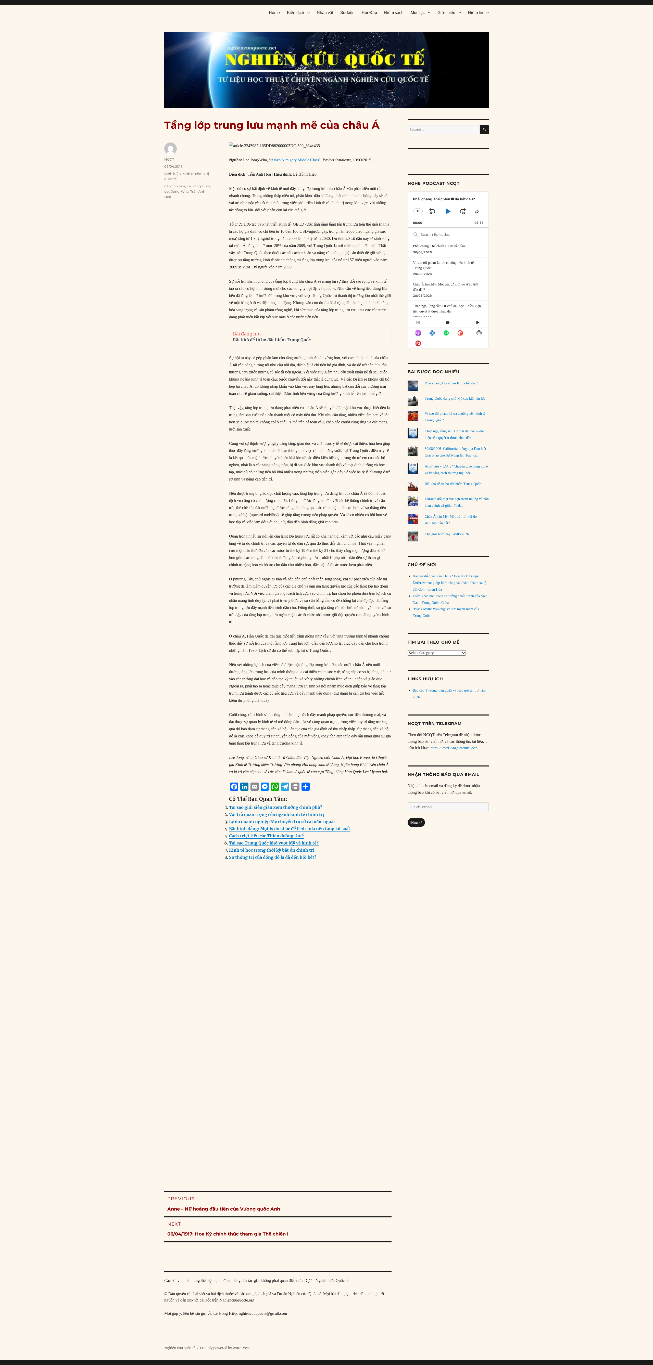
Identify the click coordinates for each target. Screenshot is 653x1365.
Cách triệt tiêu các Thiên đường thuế (266, 835)
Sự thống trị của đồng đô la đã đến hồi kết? (272, 857)
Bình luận (172, 174)
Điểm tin (475, 12)
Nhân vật (325, 12)
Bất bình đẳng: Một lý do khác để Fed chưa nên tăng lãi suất (289, 828)
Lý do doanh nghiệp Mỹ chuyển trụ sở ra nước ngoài (282, 821)
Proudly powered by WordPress (225, 1348)
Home (274, 12)
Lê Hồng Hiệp (198, 186)
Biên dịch (295, 12)
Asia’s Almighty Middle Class (295, 160)
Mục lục (418, 12)
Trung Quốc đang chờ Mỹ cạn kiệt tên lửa (455, 398)
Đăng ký (416, 822)
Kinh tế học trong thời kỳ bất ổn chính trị (272, 850)
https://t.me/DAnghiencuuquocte (454, 748)
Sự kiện (347, 12)
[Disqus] (278, 967)
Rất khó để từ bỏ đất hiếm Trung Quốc (272, 339)
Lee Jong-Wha (176, 191)
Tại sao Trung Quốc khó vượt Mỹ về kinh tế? (274, 843)
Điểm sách (394, 12)
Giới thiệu (446, 12)
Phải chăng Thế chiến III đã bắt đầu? (439, 246)
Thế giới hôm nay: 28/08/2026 (447, 534)
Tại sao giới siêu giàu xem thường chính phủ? (275, 807)
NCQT (169, 159)
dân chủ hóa (174, 186)
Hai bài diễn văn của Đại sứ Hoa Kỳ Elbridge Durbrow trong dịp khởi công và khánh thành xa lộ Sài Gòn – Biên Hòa (449, 582)
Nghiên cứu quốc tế (179, 1348)
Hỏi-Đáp (369, 12)
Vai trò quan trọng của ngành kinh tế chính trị (276, 814)
